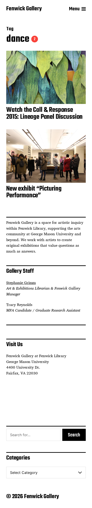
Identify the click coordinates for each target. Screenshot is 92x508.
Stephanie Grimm (21, 282)
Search (74, 435)
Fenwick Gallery (24, 9)
